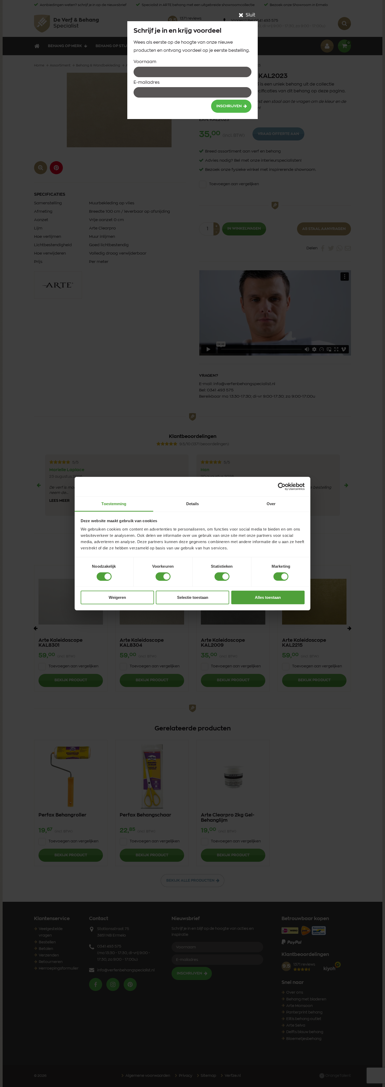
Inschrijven (229, 106)
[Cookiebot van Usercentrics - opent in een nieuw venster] (282, 487)
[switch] (163, 576)
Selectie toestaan (192, 597)
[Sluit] (241, 15)
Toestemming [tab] (113, 503)
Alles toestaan (268, 597)
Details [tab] (192, 503)
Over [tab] (271, 503)
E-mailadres (147, 82)
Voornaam (145, 62)
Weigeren (117, 597)
